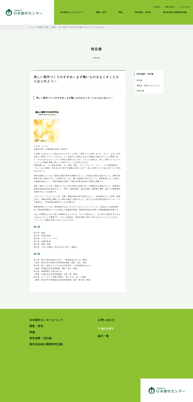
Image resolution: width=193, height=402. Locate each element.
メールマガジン (185, 7)
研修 (121, 12)
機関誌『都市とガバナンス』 (149, 86)
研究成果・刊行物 (143, 12)
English (157, 7)
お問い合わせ (170, 7)
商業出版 (140, 91)
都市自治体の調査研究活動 (175, 12)
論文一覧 (103, 335)
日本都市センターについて (72, 12)
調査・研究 (101, 12)
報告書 (139, 80)
